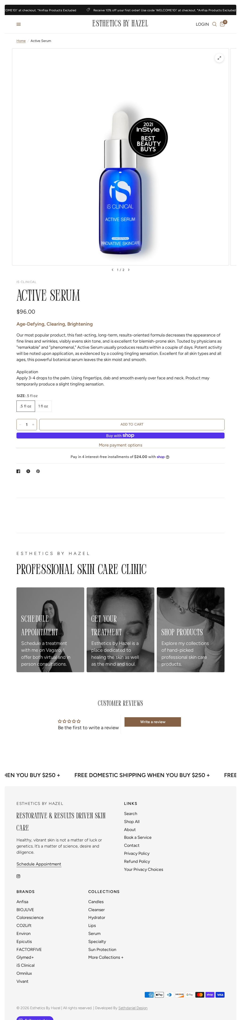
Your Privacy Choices (143, 869)
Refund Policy (137, 861)
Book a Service (138, 837)
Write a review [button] (152, 722)
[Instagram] (21, 876)
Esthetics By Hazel (120, 24)
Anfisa (22, 901)
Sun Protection (102, 949)
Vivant (22, 981)
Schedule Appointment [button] (38, 864)
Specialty (97, 941)
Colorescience (30, 917)
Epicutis (24, 941)
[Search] (214, 24)
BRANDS (25, 892)
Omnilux (24, 973)
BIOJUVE (25, 909)
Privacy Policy (136, 853)
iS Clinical (25, 965)
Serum (94, 933)
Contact (132, 845)
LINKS (130, 804)
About (130, 829)
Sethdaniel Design (133, 1008)
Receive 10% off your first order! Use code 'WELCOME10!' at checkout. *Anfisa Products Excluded (158, 10)
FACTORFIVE (29, 949)
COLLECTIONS (104, 892)
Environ (23, 933)
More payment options (120, 445)
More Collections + (106, 957)
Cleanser (96, 909)
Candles (96, 901)
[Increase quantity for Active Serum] (33, 424)
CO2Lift (24, 925)
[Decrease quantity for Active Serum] (20, 424)
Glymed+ (25, 957)
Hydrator (96, 917)
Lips (92, 925)
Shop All (132, 821)
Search (130, 813)
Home (21, 41)
